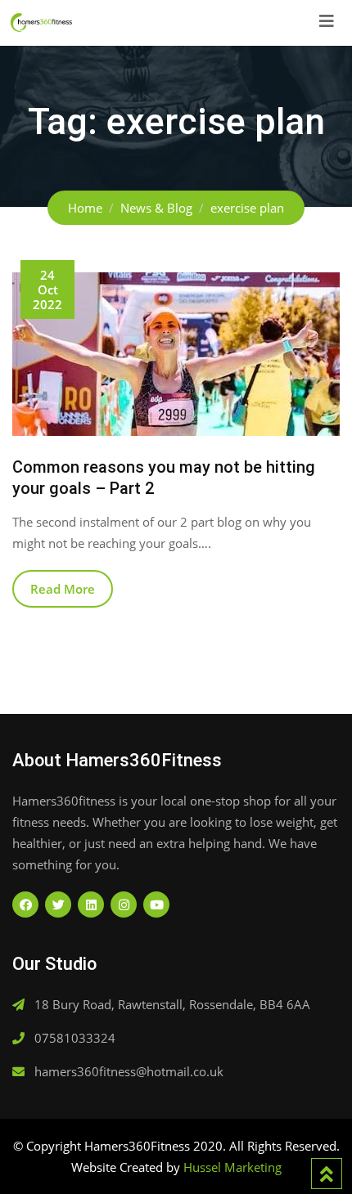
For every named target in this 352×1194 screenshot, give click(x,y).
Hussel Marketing (232, 1167)
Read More (62, 589)
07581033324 (74, 1038)
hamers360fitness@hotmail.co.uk (128, 1071)
